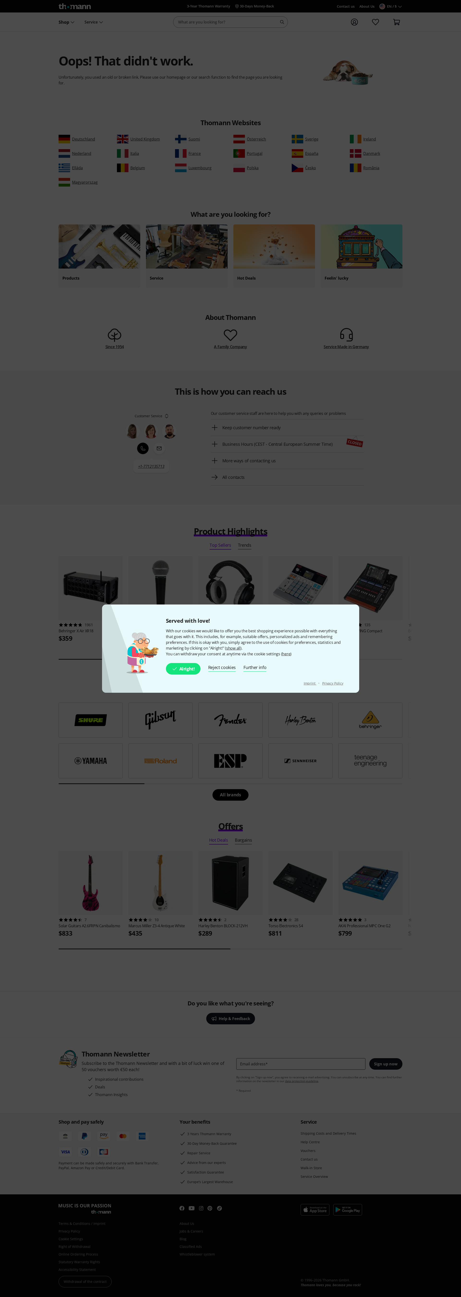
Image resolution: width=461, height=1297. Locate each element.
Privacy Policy (332, 683)
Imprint (310, 683)
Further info (254, 667)
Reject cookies (222, 667)
